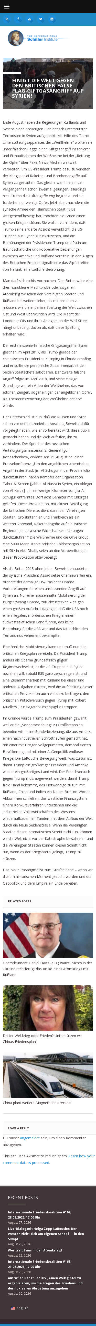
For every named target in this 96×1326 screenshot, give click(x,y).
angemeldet (30, 1138)
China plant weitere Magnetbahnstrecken (37, 1102)
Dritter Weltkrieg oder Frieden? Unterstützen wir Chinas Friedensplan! (42, 1038)
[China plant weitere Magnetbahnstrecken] (48, 1074)
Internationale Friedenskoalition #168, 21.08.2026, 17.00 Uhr (39, 1264)
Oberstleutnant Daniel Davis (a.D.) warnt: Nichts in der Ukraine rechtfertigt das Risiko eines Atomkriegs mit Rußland (47, 968)
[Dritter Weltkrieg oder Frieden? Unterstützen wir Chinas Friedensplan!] (48, 1008)
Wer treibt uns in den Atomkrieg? (35, 1250)
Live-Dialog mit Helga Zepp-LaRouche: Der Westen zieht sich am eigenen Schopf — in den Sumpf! (46, 1234)
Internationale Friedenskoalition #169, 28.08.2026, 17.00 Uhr (39, 1215)
